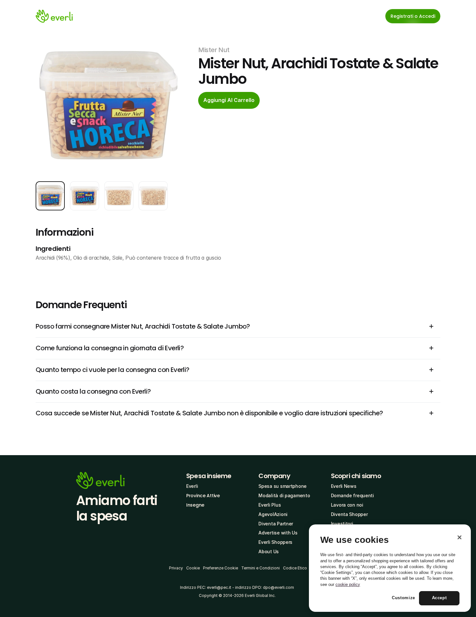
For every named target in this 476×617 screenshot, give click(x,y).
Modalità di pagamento (284, 495)
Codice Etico (295, 568)
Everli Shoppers (275, 542)
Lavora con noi (347, 505)
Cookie (193, 568)
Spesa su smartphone (282, 486)
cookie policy (347, 584)
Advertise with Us (277, 532)
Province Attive (203, 495)
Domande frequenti (352, 495)
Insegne (195, 505)
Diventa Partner (275, 523)
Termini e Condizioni (260, 568)
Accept (439, 598)
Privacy (176, 568)
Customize (403, 598)
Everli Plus (269, 505)
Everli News (344, 486)
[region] (390, 568)
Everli (192, 486)
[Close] (459, 537)
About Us (268, 551)
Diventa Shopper (349, 514)
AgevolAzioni (273, 514)
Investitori (342, 523)
